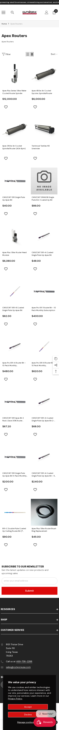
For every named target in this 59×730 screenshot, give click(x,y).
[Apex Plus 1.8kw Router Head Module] (15, 236)
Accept (28, 706)
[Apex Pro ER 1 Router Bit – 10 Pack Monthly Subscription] (44, 291)
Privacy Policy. (15, 698)
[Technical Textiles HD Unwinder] (44, 129)
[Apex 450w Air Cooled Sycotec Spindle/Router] (44, 74)
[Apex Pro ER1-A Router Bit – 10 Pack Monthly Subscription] (15, 346)
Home (4, 24)
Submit (29, 590)
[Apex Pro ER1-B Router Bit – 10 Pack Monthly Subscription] (44, 346)
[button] (28, 54)
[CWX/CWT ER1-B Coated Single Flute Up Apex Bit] (15, 291)
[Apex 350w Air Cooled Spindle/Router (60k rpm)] (15, 129)
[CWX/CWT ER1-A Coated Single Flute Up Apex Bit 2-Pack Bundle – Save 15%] (44, 401)
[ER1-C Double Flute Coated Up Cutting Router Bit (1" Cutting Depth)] (15, 512)
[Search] (12, 12)
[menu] (3, 12)
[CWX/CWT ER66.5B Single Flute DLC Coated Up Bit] (44, 181)
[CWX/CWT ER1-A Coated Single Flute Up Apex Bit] (44, 236)
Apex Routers (16, 24)
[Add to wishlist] (6, 107)
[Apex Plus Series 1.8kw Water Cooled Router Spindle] (15, 74)
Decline (28, 714)
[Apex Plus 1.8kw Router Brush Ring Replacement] (44, 512)
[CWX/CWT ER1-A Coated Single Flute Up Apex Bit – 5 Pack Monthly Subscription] (44, 457)
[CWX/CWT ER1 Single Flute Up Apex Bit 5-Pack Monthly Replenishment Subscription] (15, 457)
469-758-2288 (24, 661)
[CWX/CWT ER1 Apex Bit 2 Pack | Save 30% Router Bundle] (15, 401)
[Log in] (46, 12)
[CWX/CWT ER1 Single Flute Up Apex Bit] (15, 181)
